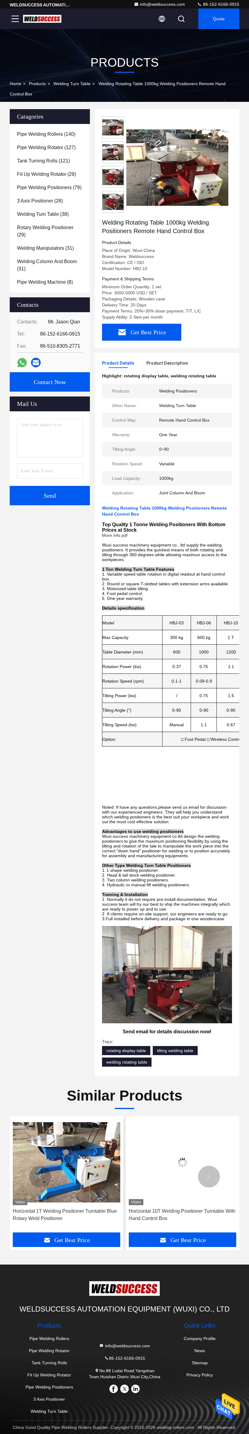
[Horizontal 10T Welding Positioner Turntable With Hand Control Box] (66, 1162)
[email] (36, 362)
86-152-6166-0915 (220, 4)
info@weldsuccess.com (162, 4)
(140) (46, 134)
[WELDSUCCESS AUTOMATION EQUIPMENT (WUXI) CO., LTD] (42, 19)
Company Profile (200, 1338)
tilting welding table (175, 1050)
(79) (49, 187)
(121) (43, 160)
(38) (43, 214)
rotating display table (126, 1050)
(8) (45, 282)
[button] (40, 1177)
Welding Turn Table (71, 83)
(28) (40, 200)
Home (15, 83)
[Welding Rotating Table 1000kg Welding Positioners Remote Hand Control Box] (177, 167)
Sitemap (200, 1362)
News (199, 1350)
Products (37, 83)
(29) (46, 174)
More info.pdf (115, 535)
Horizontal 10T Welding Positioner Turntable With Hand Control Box (66, 1214)
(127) (46, 147)
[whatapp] (22, 362)
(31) (45, 248)
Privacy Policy (199, 1374)
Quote (219, 18)
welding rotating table (126, 1062)
